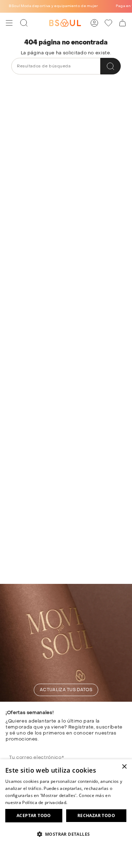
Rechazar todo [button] (96, 815)
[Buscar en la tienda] (110, 66)
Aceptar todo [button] (34, 815)
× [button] (124, 766)
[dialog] (66, 802)
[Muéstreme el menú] (9, 23)
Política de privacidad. (44, 802)
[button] (66, 834)
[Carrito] (122, 23)
